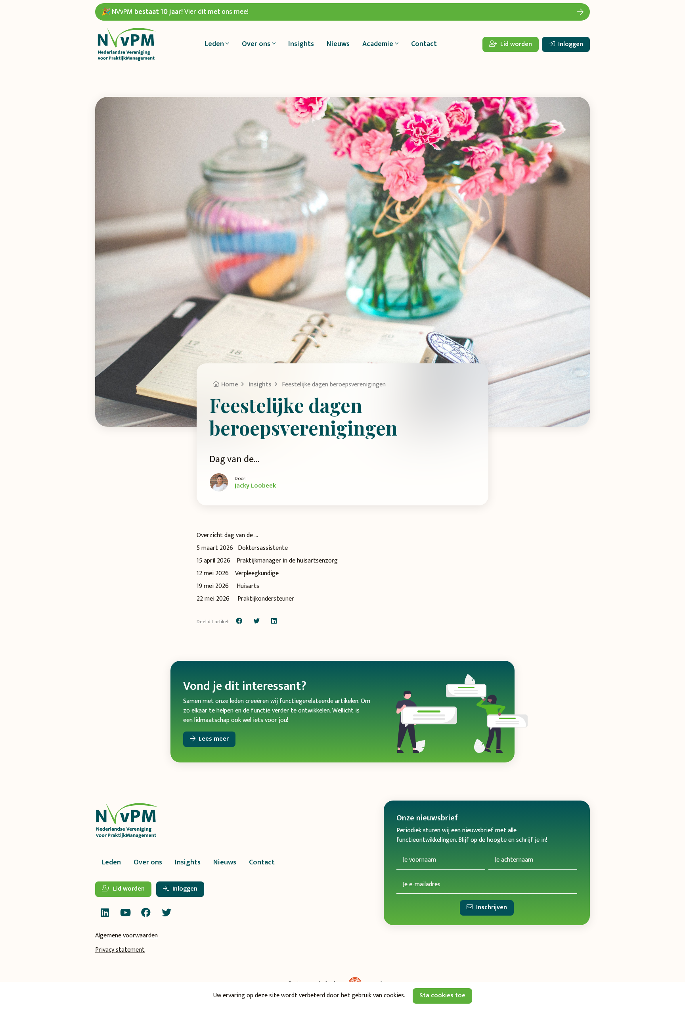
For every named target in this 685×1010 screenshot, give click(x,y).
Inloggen (570, 44)
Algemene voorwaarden (126, 935)
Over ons (148, 862)
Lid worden (515, 44)
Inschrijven (491, 907)
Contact (424, 44)
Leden (111, 862)
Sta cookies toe (442, 995)
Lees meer (213, 738)
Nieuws (338, 44)
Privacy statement (120, 950)
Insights (301, 44)
